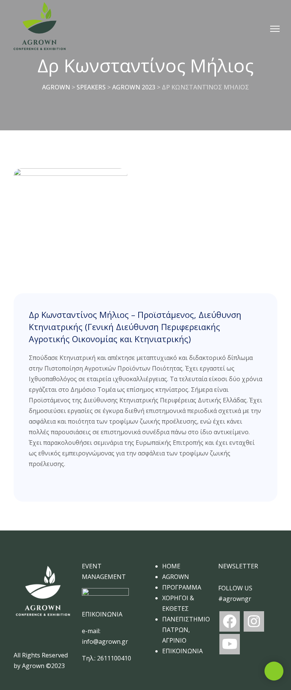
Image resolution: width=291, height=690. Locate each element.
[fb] (229, 621)
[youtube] (229, 644)
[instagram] (254, 621)
